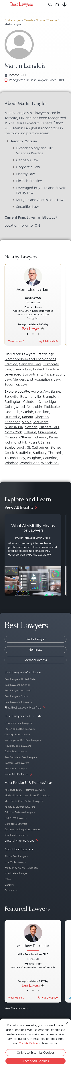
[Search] (50, 4)
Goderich (12, 412)
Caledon (30, 402)
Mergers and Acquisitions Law (36, 379)
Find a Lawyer (13, 20)
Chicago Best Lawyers (17, 734)
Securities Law (16, 384)
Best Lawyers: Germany (18, 701)
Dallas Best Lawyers (16, 751)
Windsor (11, 463)
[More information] (42, 329)
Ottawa (25, 437)
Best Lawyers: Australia (18, 690)
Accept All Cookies (35, 1061)
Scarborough (15, 447)
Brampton (51, 396)
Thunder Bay (15, 458)
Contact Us (11, 890)
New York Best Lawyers (18, 723)
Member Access (35, 660)
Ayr (46, 391)
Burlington (13, 402)
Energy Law (22, 369)
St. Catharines (38, 447)
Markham (40, 422)
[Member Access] (64, 4)
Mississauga (14, 427)
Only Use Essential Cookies (35, 1052)
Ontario (40, 20)
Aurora (36, 391)
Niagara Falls (49, 427)
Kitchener (12, 422)
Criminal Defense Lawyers (20, 812)
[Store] (57, 4)
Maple (26, 422)
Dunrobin (34, 407)
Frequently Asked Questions (21, 867)
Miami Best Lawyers (16, 768)
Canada (28, 20)
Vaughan (34, 458)
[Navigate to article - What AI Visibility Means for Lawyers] (33, 555)
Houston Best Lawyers (18, 745)
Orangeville (47, 432)
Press (8, 878)
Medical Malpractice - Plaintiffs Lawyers (27, 795)
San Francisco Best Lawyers (21, 757)
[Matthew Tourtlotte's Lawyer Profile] (33, 937)
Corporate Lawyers (16, 823)
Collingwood (15, 407)
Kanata (27, 417)
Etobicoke (52, 407)
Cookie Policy (28, 1043)
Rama (53, 437)
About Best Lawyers (16, 856)
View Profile (15, 341)
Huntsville (12, 417)
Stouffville (23, 453)
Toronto (52, 20)
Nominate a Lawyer (16, 873)
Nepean (31, 427)
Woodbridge (29, 463)
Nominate (35, 649)
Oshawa (11, 437)
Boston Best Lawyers (17, 762)
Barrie (55, 391)
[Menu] (7, 4)
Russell (33, 442)
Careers (9, 884)
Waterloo (50, 458)
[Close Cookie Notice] (67, 1023)
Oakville (30, 432)
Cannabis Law (30, 364)
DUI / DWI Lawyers (16, 818)
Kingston (42, 417)
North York (13, 432)
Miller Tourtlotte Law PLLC (32, 954)
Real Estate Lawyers (16, 835)
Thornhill (55, 453)
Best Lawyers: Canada (18, 684)
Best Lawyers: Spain (16, 696)
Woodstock (50, 463)
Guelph (27, 412)
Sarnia (45, 442)
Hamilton (42, 412)
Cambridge (47, 402)
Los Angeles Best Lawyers (20, 728)
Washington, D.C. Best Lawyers (23, 740)
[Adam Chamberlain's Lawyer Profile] (33, 281)
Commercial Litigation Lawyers (22, 829)
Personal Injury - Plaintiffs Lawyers (25, 789)
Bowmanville (30, 396)
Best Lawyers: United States (20, 679)
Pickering (40, 437)
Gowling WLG (33, 298)
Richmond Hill (16, 442)
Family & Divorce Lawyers (20, 806)
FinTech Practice (46, 369)
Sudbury (39, 453)
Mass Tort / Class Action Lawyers (24, 801)
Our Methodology (15, 862)
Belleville (11, 396)
